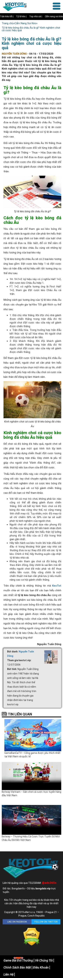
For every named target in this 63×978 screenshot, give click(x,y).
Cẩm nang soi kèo (54, 16)
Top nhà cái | (35, 16)
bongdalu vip (43, 888)
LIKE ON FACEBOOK (17, 921)
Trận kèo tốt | (6, 16)
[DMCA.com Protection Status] (31, 936)
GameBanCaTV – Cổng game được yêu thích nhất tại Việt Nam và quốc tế (32, 755)
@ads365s (49, 882)
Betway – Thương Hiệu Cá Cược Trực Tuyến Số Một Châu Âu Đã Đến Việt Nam (31, 838)
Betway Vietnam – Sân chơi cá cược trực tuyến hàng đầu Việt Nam (31, 793)
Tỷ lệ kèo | (21, 16)
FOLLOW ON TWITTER (46, 921)
